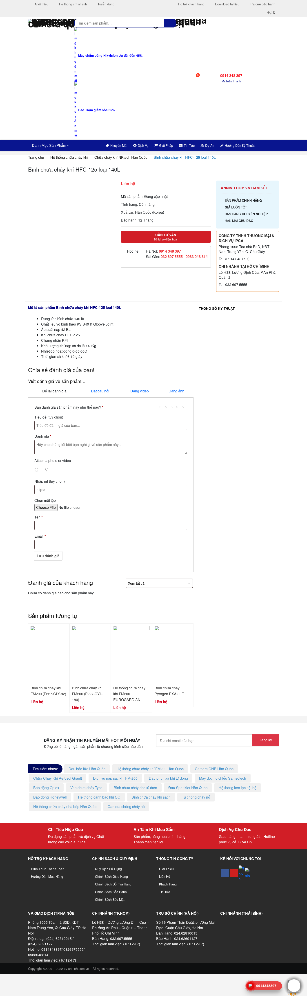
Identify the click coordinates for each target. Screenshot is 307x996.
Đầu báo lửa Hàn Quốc (87, 768)
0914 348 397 (170, 251)
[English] (265, 145)
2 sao (167, 406)
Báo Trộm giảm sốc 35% (96, 110)
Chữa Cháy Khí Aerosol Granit (57, 778)
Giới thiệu (41, 4)
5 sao (184, 406)
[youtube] (234, 873)
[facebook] (225, 873)
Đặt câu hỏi (100, 391)
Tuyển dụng (105, 4)
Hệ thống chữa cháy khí (69, 157)
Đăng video (139, 391)
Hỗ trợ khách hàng (191, 4)
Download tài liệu (226, 4)
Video (47, 469)
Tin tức (164, 892)
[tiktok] (241, 873)
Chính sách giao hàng (111, 876)
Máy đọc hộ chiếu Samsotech (222, 778)
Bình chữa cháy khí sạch (151, 797)
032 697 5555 (172, 256)
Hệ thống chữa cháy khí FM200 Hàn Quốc (150, 768)
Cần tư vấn (166, 236)
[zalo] (248, 873)
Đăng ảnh (176, 391)
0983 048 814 (197, 256)
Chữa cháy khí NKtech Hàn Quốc (120, 157)
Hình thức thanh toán (47, 869)
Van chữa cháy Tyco (86, 787)
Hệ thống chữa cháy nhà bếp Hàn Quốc (64, 806)
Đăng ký (265, 739)
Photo (37, 469)
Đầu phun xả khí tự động (168, 778)
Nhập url (49, 481)
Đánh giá (42, 436)
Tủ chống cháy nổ (196, 797)
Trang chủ (36, 157)
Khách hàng (168, 884)
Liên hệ (164, 876)
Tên (38, 517)
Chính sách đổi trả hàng (113, 884)
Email (40, 536)
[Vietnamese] (271, 145)
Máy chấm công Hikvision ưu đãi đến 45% (109, 55)
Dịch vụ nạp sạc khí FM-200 (115, 778)
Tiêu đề (48, 417)
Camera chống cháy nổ (126, 806)
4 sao (179, 406)
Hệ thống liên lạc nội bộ (237, 787)
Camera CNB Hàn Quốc (214, 768)
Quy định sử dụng (108, 869)
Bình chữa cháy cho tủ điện (135, 787)
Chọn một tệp (45, 500)
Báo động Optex (46, 787)
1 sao (162, 406)
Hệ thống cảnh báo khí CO (99, 797)
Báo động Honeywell (50, 797)
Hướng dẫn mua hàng (47, 876)
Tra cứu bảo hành (262, 4)
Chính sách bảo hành (111, 892)
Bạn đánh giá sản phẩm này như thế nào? (68, 407)
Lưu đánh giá (48, 555)
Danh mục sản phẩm (48, 145)
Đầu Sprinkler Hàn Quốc (187, 787)
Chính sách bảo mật (110, 899)
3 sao (173, 406)
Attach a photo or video (52, 460)
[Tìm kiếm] (170, 23)
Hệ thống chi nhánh (72, 4)
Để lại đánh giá (54, 391)
